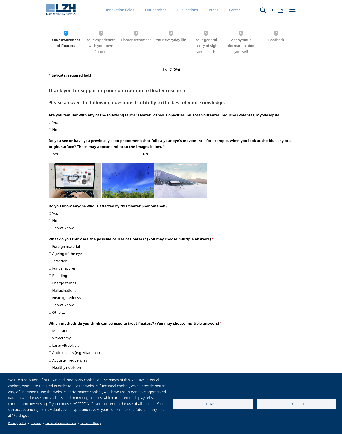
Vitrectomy (61, 338)
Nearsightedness (66, 297)
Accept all (297, 404)
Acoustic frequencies (69, 360)
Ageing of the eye (67, 253)
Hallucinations (64, 290)
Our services (155, 10)
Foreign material (66, 246)
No (54, 129)
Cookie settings (90, 423)
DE (274, 10)
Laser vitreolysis (65, 345)
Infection (59, 261)
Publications (187, 10)
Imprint (36, 423)
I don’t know (63, 228)
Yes (55, 122)
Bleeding (59, 275)
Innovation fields (120, 10)
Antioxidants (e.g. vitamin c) (76, 352)
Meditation (61, 330)
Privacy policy (17, 423)
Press (213, 10)
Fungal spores (64, 268)
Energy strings (64, 283)
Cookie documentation (60, 423)
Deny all (212, 404)
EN (280, 10)
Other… (58, 312)
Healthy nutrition (66, 367)
